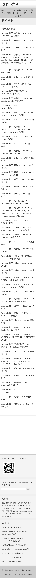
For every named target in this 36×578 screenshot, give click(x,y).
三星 (16, 508)
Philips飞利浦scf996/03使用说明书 (12, 561)
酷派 (29, 503)
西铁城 (22, 505)
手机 (21, 13)
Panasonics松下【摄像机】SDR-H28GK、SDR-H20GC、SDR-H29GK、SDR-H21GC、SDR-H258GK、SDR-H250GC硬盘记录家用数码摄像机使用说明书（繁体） (17, 60)
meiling (24, 511)
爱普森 (28, 508)
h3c (32, 508)
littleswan (19, 511)
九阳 (7, 511)
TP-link (28, 513)
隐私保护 (18, 570)
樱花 (14, 503)
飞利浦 (12, 508)
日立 (30, 505)
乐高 (11, 511)
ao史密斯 (5, 505)
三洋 (3, 503)
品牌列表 (5, 499)
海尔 (26, 505)
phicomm (12, 513)
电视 (3, 10)
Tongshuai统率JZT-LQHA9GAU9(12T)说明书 (15, 549)
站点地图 (31, 570)
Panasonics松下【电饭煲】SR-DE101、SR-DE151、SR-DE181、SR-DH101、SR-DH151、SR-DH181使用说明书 (17, 129)
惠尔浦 (4, 516)
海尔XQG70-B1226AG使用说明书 (12, 557)
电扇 (3, 13)
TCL (23, 513)
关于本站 (5, 570)
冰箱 (8, 10)
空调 (25, 10)
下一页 (4, 411)
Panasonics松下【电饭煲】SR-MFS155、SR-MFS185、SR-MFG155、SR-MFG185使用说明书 (18, 337)
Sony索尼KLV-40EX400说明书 (11, 527)
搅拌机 (20, 10)
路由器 (27, 13)
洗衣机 (13, 10)
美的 (7, 508)
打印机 (9, 13)
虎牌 (23, 508)
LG (14, 511)
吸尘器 (15, 13)
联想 (25, 503)
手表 (19, 16)
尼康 (11, 503)
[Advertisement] (18, 435)
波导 (13, 505)
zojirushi (9, 516)
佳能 (17, 505)
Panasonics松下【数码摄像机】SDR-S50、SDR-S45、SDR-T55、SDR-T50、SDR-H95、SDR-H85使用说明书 (17, 361)
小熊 (10, 505)
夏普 (7, 503)
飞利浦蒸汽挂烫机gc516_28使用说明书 (14, 545)
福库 (18, 503)
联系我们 (11, 570)
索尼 (22, 503)
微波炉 (31, 10)
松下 (7, 513)
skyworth (18, 513)
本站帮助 (24, 570)
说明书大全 (10, 4)
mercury (30, 511)
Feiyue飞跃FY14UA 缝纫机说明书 (12, 553)
